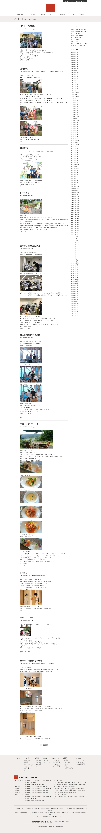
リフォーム (62, 14)
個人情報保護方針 (80, 764)
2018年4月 (73, 252)
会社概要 (66, 760)
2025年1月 (73, 90)
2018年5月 (73, 250)
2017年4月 (73, 272)
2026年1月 (73, 66)
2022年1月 (73, 162)
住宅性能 (33, 14)
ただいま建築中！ (75, 35)
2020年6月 (73, 200)
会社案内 (82, 14)
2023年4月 (73, 132)
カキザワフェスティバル (77, 31)
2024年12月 (74, 92)
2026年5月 (73, 58)
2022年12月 (74, 140)
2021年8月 (73, 172)
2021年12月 (74, 164)
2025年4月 (73, 84)
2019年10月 (74, 216)
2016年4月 (73, 291)
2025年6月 (73, 80)
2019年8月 (73, 220)
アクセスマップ (68, 764)
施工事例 (43, 14)
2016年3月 (73, 293)
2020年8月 (73, 196)
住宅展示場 (74, 39)
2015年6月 (73, 311)
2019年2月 (73, 232)
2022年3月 (73, 158)
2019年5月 (73, 226)
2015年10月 (74, 303)
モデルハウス (53, 14)
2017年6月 (73, 270)
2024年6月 (73, 104)
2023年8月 (73, 124)
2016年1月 (73, 297)
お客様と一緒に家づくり (77, 29)
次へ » (46, 745)
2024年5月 (73, 106)
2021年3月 (73, 182)
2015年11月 (74, 301)
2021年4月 (73, 180)
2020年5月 (73, 202)
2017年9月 (73, 266)
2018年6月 (73, 248)
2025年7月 (73, 78)
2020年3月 (73, 206)
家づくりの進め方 (28, 764)
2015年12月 (74, 299)
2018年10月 (74, 240)
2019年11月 (74, 214)
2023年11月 (74, 118)
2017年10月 (74, 264)
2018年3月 (73, 254)
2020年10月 (74, 192)
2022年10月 (74, 144)
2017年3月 (73, 274)
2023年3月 (73, 134)
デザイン (38, 766)
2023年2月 (73, 136)
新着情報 (78, 758)
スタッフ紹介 (67, 762)
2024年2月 (73, 112)
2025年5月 (73, 82)
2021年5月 (73, 178)
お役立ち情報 (27, 768)
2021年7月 (73, 174)
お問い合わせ (79, 762)
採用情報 (66, 766)
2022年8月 (73, 148)
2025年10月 (74, 72)
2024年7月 (73, 102)
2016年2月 (73, 295)
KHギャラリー (56, 764)
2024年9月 (73, 98)
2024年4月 (73, 108)
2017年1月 (73, 278)
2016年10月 (74, 283)
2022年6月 (73, 152)
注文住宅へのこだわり (76, 45)
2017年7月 (73, 268)
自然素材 (38, 764)
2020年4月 (73, 204)
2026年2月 (73, 64)
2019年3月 (73, 230)
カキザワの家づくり (22, 14)
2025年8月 (73, 76)
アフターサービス (28, 766)
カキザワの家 (27, 760)
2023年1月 (73, 138)
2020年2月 (73, 208)
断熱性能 (38, 760)
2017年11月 (74, 262)
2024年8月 (73, 100)
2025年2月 (73, 88)
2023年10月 (74, 120)
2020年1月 (73, 210)
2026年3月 (73, 62)
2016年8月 (73, 285)
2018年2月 (73, 256)
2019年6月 (73, 224)
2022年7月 (73, 150)
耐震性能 (38, 762)
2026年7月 (73, 54)
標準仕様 (26, 762)
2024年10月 (74, 96)
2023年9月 (73, 122)
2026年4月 (73, 60)
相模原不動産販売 (68, 768)
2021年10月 (74, 168)
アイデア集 (47, 762)
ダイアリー (74, 33)
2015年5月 (73, 313)
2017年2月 (73, 276)
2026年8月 (73, 52)
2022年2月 (73, 160)
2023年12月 (74, 116)
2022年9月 (73, 146)
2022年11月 (74, 142)
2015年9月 (73, 305)
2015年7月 (73, 309)
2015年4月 (73, 315)
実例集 (46, 760)
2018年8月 (73, 244)
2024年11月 (74, 94)
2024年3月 (73, 110)
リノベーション (75, 37)
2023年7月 (73, 126)
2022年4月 (73, 156)
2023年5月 (73, 130)
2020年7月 (73, 198)
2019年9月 (73, 218)
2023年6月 (73, 128)
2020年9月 (73, 194)
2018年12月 (74, 236)
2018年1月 (73, 258)
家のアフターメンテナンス (78, 43)
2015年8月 (73, 307)
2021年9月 (73, 170)
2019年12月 (74, 212)
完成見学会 (74, 41)
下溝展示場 (56, 760)
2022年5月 (73, 154)
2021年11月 (74, 166)
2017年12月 (74, 260)
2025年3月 (73, 86)
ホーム (18, 758)
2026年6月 (73, 56)
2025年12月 (74, 68)
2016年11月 (74, 281)
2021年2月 (73, 184)
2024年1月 (73, 114)
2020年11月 (74, 190)
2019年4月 (73, 228)
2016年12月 (74, 279)
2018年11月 (74, 238)
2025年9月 (73, 74)
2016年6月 (73, 289)
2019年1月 (73, 234)
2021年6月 (73, 176)
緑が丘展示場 (56, 762)
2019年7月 (73, 222)
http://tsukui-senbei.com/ (26, 646)
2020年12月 (74, 188)
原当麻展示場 (56, 766)
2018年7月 (73, 246)
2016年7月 (73, 287)
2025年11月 (74, 70)
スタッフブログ (72, 14)
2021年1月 (73, 186)
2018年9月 (73, 242)
